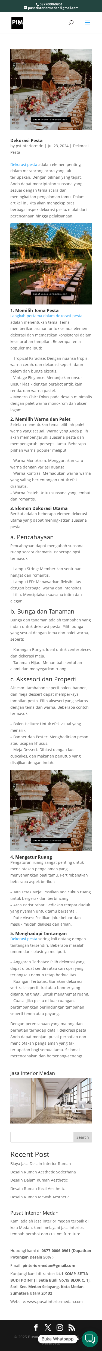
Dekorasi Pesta (26, 140)
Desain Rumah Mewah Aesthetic (39, 1196)
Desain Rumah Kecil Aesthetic (37, 1188)
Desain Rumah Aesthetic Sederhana (43, 1171)
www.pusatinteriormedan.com (55, 1301)
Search (82, 1137)
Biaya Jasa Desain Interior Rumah (40, 1163)
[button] (90, 1339)
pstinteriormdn (30, 145)
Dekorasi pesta (23, 164)
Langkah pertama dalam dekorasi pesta (46, 315)
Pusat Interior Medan (48, 1336)
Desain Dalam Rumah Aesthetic (39, 1180)
